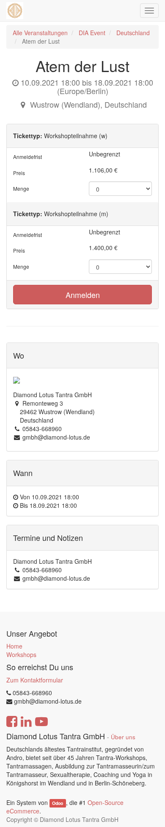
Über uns (123, 737)
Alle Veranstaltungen (40, 32)
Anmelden (83, 294)
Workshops (21, 654)
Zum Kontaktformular (34, 680)
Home (14, 646)
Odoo (57, 803)
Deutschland (133, 32)
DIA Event (92, 32)
